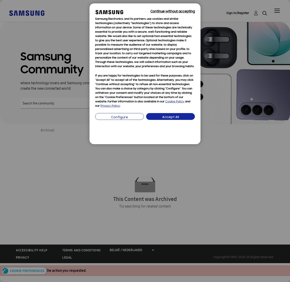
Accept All (170, 117)
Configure (119, 117)
